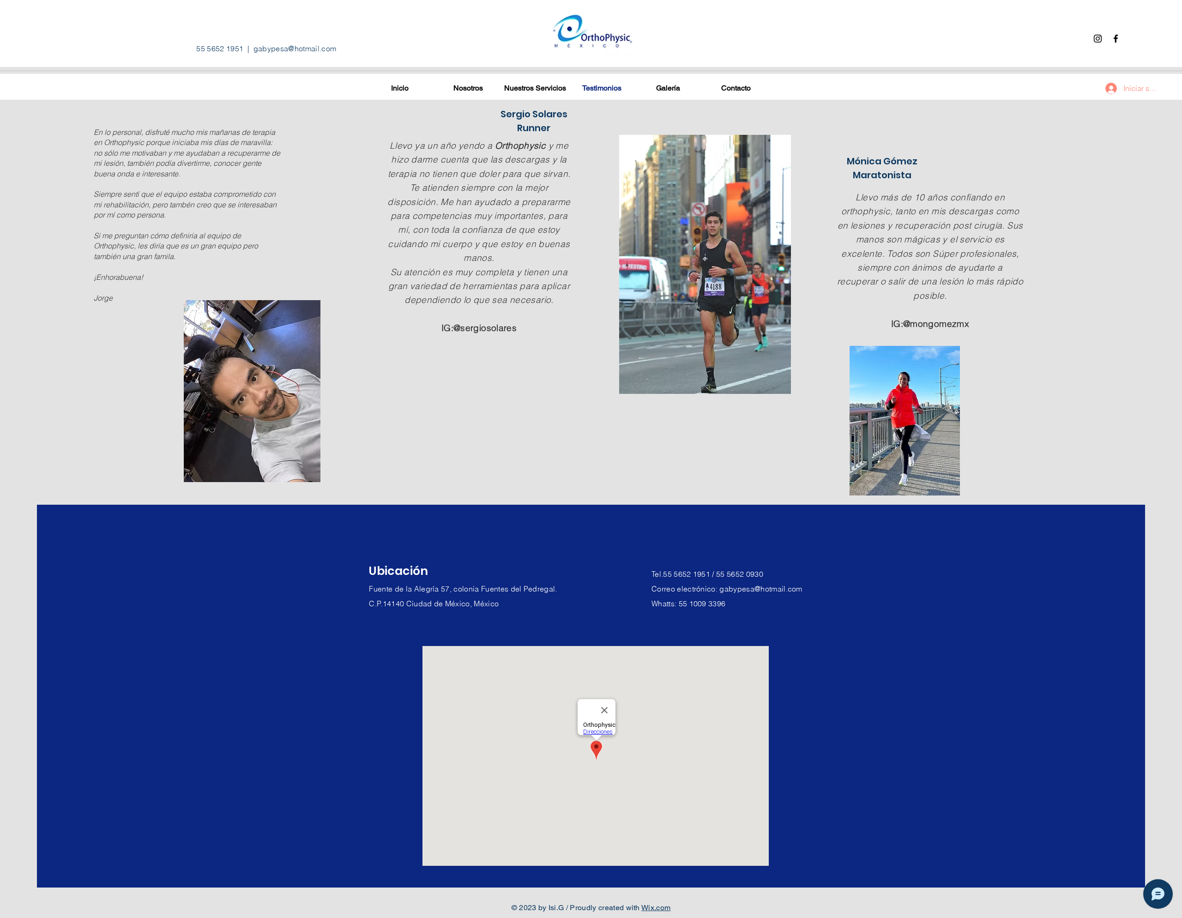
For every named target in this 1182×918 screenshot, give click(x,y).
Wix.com (655, 907)
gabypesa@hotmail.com (294, 48)
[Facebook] (1115, 38)
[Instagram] (1097, 38)
